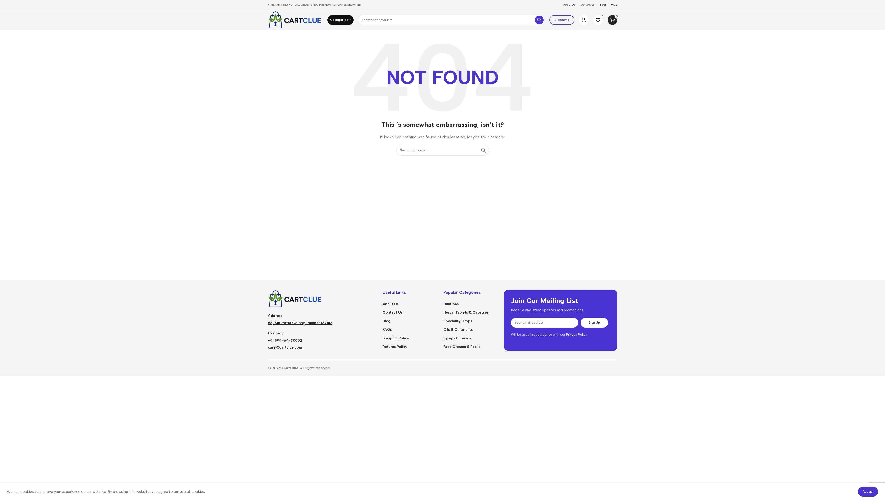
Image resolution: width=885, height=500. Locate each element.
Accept (868, 491)
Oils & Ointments (458, 329)
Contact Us (392, 312)
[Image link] (295, 298)
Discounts (561, 20)
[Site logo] (295, 19)
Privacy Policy (576, 335)
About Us (390, 304)
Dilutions (451, 304)
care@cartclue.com (285, 347)
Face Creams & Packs (462, 346)
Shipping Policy (395, 338)
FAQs (387, 329)
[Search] (539, 20)
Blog (386, 321)
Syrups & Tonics (457, 338)
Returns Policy (394, 346)
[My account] (584, 20)
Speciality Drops (457, 321)
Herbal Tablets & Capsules (466, 312)
